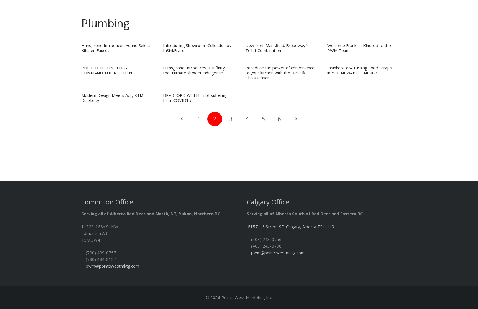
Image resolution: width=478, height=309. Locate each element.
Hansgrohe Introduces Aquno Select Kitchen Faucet (115, 48)
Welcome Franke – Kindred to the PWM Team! (359, 48)
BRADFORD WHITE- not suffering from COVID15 (195, 97)
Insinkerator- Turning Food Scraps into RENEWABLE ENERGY (359, 70)
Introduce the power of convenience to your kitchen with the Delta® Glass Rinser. (280, 73)
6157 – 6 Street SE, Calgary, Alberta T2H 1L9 (291, 226)
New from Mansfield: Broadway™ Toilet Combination (276, 48)
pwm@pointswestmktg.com (112, 266)
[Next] (296, 119)
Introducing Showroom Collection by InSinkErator (197, 48)
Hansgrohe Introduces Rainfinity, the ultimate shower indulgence (194, 70)
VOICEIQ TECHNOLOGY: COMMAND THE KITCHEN (106, 70)
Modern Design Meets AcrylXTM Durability (112, 97)
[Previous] (182, 119)
